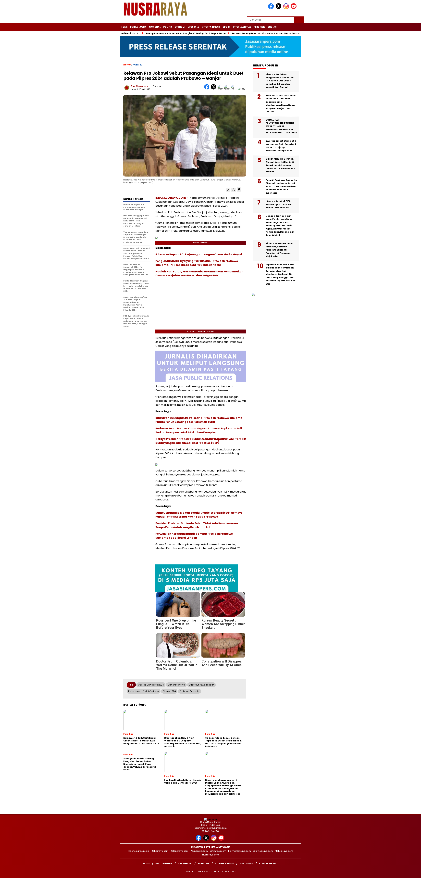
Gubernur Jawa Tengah (201, 684)
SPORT (226, 26)
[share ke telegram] (227, 89)
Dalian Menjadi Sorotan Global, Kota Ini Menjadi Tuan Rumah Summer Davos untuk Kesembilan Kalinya (280, 165)
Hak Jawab (246, 863)
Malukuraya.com (284, 851)
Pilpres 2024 (169, 691)
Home (124, 26)
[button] (228, 190)
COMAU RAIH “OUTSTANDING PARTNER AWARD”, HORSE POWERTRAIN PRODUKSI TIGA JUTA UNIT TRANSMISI (281, 126)
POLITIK (167, 26)
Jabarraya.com (160, 851)
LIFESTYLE (193, 26)
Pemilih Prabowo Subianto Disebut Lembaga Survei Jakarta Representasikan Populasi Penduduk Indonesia (281, 186)
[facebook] (271, 8)
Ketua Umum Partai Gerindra (143, 691)
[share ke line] (234, 89)
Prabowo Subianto (189, 691)
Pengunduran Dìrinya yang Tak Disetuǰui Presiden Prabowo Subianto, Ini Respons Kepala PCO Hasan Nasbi (196, 263)
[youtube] (294, 8)
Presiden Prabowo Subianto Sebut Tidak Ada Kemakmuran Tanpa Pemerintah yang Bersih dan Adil (196, 525)
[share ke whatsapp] (221, 89)
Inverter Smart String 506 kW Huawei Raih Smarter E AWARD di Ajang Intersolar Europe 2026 (281, 145)
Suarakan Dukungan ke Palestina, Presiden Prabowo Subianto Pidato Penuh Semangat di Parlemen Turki (198, 420)
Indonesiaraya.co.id (138, 851)
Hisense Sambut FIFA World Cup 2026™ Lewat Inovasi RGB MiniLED (280, 204)
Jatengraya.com (179, 851)
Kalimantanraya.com (239, 851)
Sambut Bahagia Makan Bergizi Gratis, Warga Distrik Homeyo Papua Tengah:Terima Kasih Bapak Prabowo (199, 515)
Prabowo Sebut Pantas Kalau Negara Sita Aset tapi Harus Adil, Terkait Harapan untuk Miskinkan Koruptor (199, 430)
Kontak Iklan (267, 863)
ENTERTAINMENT (210, 26)
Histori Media (163, 863)
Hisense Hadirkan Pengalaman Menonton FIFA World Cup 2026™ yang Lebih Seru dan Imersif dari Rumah (280, 81)
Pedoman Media (224, 863)
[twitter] (279, 8)
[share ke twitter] (214, 89)
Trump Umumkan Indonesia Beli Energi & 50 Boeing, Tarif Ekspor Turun (173, 33)
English (272, 26)
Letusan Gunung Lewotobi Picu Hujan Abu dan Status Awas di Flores (257, 33)
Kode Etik (203, 863)
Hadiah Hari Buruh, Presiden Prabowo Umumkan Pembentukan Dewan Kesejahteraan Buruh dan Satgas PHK (199, 273)
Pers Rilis (259, 26)
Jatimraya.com (218, 851)
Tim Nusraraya (139, 86)
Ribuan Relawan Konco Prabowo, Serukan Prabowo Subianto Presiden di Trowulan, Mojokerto (279, 250)
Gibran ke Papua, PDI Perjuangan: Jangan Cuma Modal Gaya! (198, 254)
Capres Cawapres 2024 (151, 684)
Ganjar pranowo (176, 684)
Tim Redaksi (185, 863)
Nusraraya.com (210, 854)
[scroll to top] (405, 873)
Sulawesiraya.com (263, 851)
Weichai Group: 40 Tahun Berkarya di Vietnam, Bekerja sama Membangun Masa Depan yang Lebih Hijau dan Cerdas (281, 103)
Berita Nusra (138, 26)
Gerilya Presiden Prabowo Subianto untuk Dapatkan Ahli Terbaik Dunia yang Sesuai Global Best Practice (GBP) (200, 441)
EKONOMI (180, 26)
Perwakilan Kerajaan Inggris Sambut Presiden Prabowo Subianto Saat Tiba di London (194, 536)
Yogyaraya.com (199, 851)
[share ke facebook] (207, 89)
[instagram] (286, 8)
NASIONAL (155, 26)
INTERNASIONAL (242, 26)
